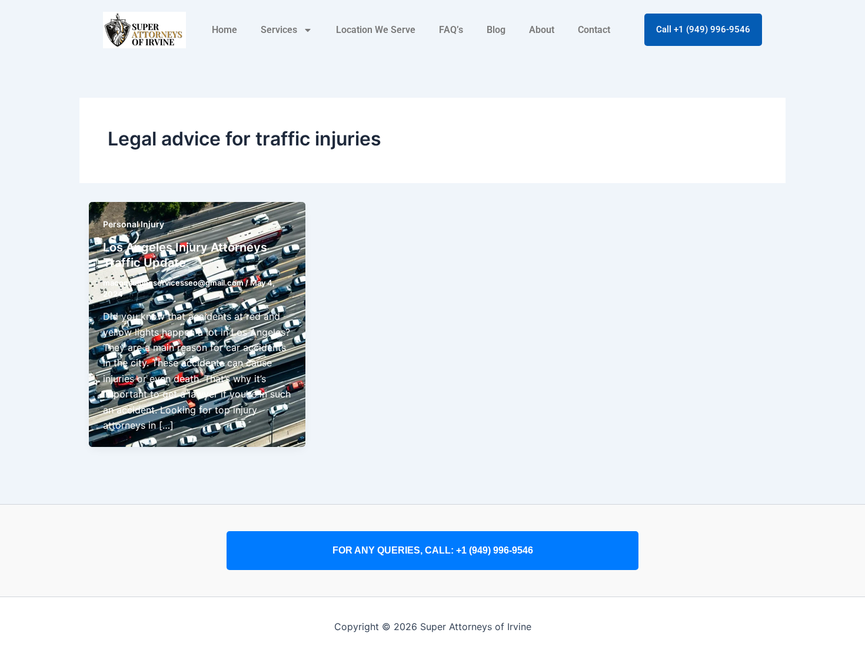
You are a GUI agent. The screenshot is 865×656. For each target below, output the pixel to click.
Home (224, 29)
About (541, 29)
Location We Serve (375, 29)
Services (279, 29)
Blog (496, 29)
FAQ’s (451, 29)
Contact (594, 29)
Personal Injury (133, 224)
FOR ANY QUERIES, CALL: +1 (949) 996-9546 (432, 550)
